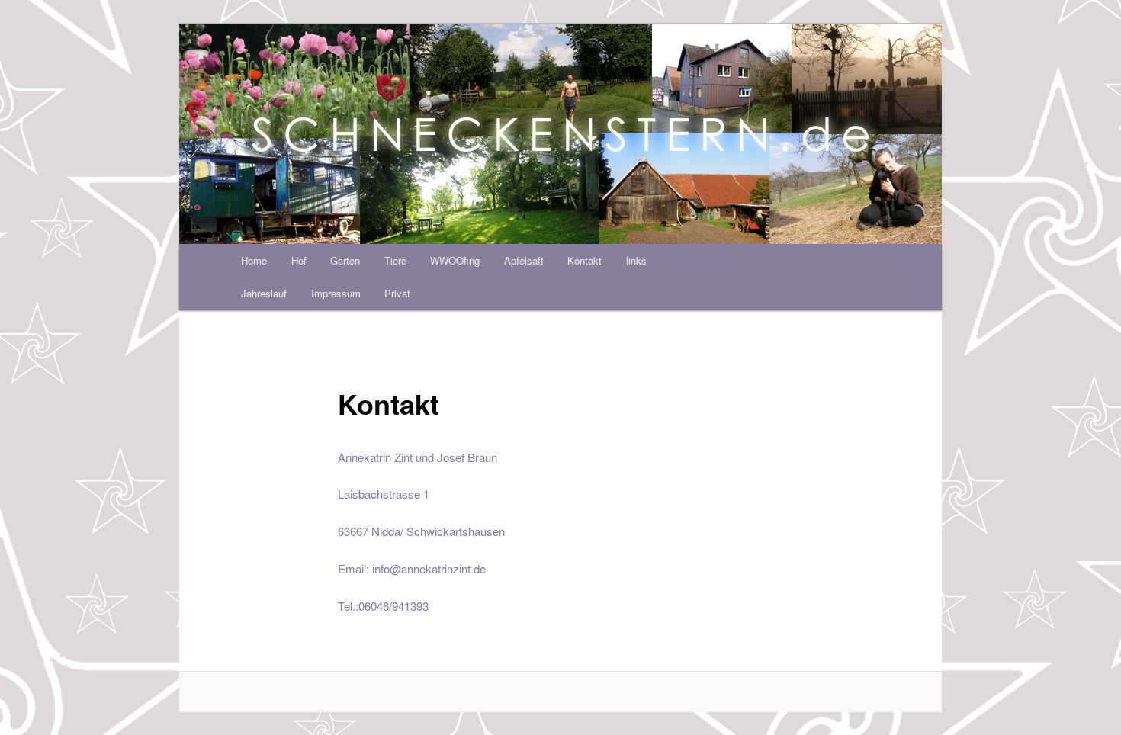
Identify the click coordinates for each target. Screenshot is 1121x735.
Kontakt (584, 260)
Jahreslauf (264, 293)
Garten (345, 260)
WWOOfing (455, 260)
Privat (397, 293)
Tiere (395, 260)
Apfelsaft (524, 260)
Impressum (336, 293)
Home (254, 260)
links (636, 260)
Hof (299, 260)
